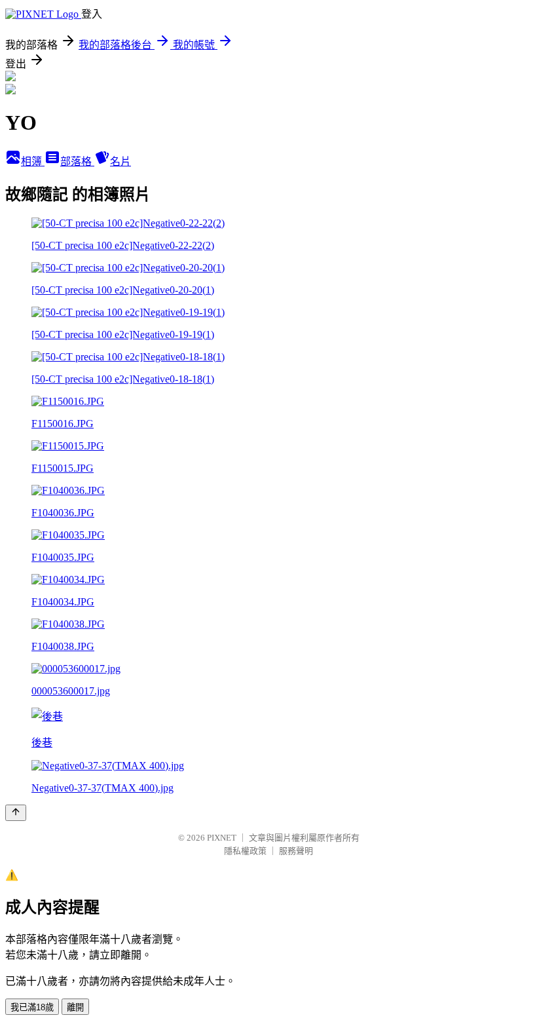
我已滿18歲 (32, 1007)
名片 (120, 161)
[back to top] (15, 813)
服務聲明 (296, 851)
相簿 (33, 161)
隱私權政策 (245, 851)
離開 (75, 1007)
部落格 (77, 161)
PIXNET (221, 838)
